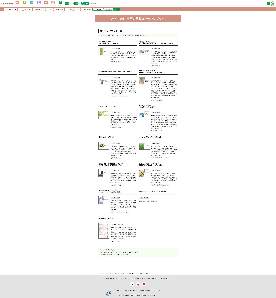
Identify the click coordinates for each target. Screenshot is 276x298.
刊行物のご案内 (124, 273)
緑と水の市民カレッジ (112, 273)
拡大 (73, 3)
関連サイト (167, 278)
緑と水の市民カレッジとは (11, 9)
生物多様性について (98, 9)
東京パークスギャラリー (39, 9)
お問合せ (117, 9)
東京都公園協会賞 (59, 9)
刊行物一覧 (50, 9)
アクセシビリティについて (134, 278)
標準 (70, 3)
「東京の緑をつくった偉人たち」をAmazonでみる (113, 254)
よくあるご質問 (115, 278)
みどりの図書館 (28, 9)
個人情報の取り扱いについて (149, 278)
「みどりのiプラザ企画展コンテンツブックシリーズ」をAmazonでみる (118, 252)
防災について (109, 9)
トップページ (101, 273)
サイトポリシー (123, 278)
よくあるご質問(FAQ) (87, 9)
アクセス (77, 9)
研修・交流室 (69, 9)
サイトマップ (160, 278)
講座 (21, 9)
